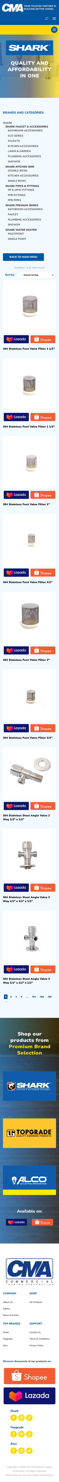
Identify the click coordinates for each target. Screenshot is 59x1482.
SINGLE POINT (17, 239)
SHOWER (14, 224)
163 (50, 996)
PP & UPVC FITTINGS (21, 190)
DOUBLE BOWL (18, 170)
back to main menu (23, 257)
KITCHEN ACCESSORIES (23, 146)
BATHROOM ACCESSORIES (25, 130)
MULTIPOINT (16, 234)
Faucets (14, 141)
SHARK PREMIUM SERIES (21, 205)
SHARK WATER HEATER (21, 230)
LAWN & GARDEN (19, 151)
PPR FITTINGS (17, 195)
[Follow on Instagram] (21, 1418)
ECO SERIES (15, 136)
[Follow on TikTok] (29, 1418)
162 (42, 996)
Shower (14, 161)
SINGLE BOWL (17, 181)
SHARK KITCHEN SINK (19, 167)
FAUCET (13, 214)
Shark (7, 123)
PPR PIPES (14, 200)
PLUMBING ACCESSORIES (24, 156)
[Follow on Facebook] (13, 1418)
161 (34, 996)
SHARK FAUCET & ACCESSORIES (26, 126)
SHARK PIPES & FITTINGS (22, 186)
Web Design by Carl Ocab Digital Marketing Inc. (29, 1475)
